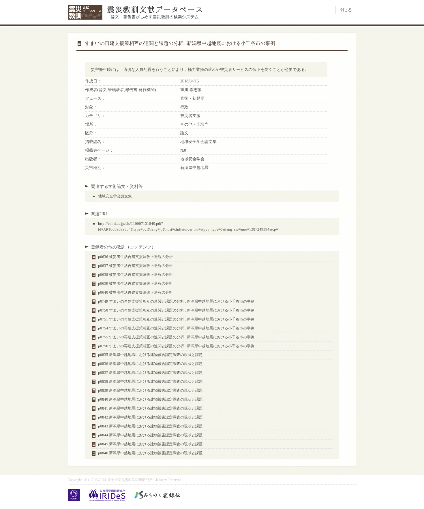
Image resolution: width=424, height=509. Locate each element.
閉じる (346, 10)
